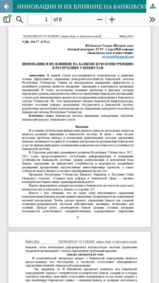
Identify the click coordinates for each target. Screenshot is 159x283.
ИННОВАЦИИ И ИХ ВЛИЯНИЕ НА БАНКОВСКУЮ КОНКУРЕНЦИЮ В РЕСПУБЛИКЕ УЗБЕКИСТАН (88, 6)
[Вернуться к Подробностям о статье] (6, 6)
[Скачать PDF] (152, 6)
